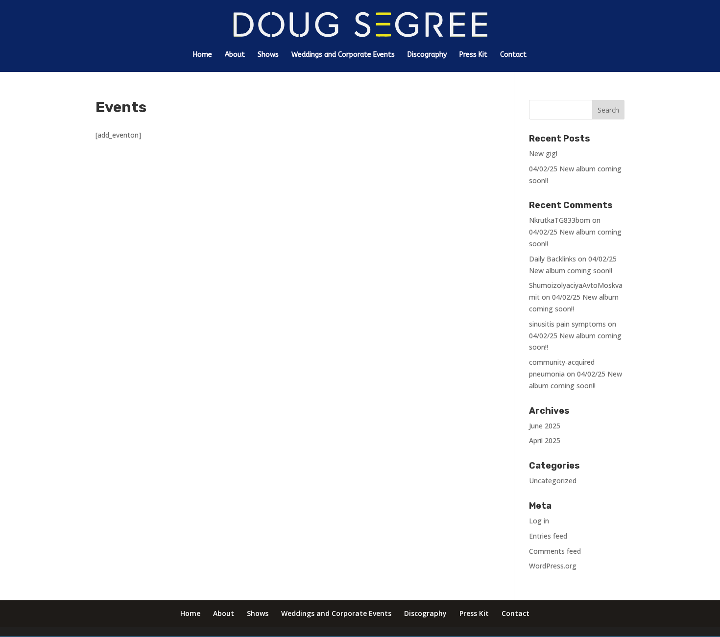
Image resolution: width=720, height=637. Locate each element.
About (235, 55)
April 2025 (544, 440)
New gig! (543, 153)
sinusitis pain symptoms (567, 324)
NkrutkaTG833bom (559, 220)
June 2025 (544, 425)
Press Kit (473, 55)
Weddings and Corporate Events (343, 55)
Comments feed (555, 551)
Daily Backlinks (552, 258)
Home (202, 55)
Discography (427, 55)
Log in (539, 520)
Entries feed (548, 536)
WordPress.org (552, 565)
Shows (268, 55)
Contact (513, 55)
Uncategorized (552, 480)
